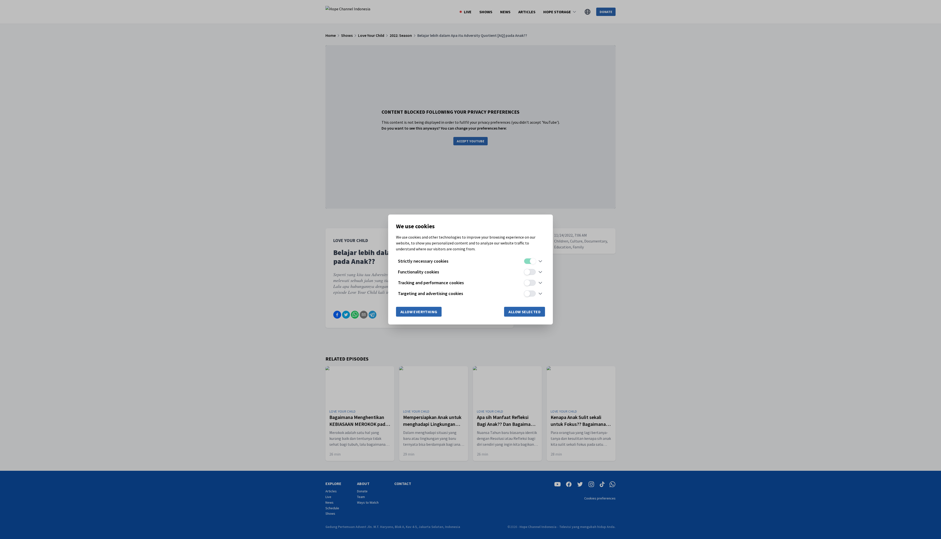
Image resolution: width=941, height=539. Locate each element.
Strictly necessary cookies (423, 261)
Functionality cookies (418, 272)
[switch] (530, 261)
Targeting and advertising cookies (430, 293)
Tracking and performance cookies (431, 282)
